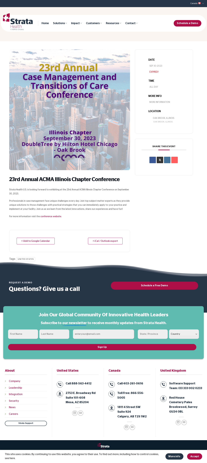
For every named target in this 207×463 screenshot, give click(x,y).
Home (45, 23)
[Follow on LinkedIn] (74, 413)
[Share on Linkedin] (167, 160)
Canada (193, 3)
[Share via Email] (174, 160)
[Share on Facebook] (152, 160)
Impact (75, 23)
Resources (112, 23)
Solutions (59, 23)
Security (14, 401)
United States (26, 259)
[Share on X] (160, 160)
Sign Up (102, 347)
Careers (13, 414)
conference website (50, 216)
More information (159, 102)
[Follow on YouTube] (80, 413)
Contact (130, 23)
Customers (93, 23)
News (12, 407)
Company (14, 381)
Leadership (15, 388)
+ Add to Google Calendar (35, 241)
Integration (15, 394)
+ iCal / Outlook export (105, 241)
